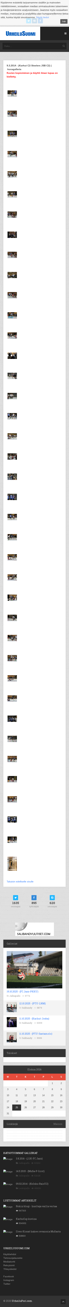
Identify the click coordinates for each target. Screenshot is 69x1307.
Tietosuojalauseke (12, 1258)
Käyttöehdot (9, 1254)
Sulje (64, 21)
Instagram (8, 1280)
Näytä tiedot (42, 17)
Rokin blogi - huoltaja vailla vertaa (36, 1206)
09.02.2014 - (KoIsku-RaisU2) (32, 1183)
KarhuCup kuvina (26, 1218)
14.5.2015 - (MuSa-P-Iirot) (30, 1171)
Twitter (6, 1283)
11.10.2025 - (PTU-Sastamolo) (35, 1033)
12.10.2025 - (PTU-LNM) (32, 1003)
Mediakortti (9, 1261)
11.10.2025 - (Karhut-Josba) (34, 1018)
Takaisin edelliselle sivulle (20, 881)
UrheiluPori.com (22, 1300)
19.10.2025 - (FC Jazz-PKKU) (22, 991)
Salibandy (27, 1007)
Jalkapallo (14, 995)
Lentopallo (24, 1188)
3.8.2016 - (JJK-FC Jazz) (29, 1158)
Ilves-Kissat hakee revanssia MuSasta (38, 1231)
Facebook (8, 1276)
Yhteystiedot (9, 1269)
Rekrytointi (9, 1265)
